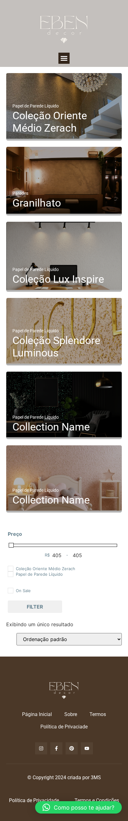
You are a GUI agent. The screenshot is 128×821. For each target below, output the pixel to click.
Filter (35, 607)
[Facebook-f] (56, 748)
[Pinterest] (72, 748)
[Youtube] (87, 748)
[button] (64, 58)
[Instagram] (41, 748)
